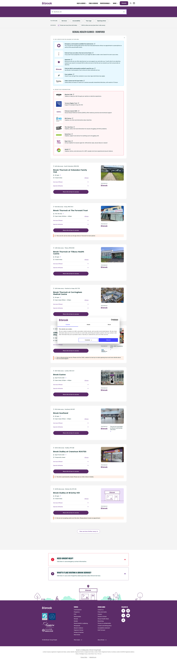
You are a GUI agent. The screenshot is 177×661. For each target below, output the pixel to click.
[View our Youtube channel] (128, 615)
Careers (100, 614)
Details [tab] (88, 324)
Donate (124, 3)
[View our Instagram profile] (128, 611)
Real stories (77, 634)
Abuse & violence (78, 628)
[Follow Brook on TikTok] (123, 620)
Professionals (105, 3)
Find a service (93, 3)
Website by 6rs (92, 657)
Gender (76, 621)
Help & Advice (81, 3)
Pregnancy (77, 612)
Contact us (100, 609)
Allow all (108, 340)
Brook (47, 3)
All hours (86, 177)
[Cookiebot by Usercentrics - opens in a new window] (112, 320)
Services (64, 20)
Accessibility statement (104, 628)
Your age (88, 20)
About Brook (101, 640)
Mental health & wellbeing (81, 623)
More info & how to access (71, 192)
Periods (76, 618)
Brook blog (101, 621)
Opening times (101, 20)
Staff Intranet (101, 630)
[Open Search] (131, 3)
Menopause (77, 625)
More (114, 3)
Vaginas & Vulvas (78, 630)
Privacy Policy (84, 657)
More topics (77, 640)
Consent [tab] (68, 324)
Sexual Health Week (103, 618)
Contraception (78, 609)
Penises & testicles (79, 632)
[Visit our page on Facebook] (123, 611)
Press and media (102, 612)
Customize (87, 340)
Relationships (77, 616)
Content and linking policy (105, 625)
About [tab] (109, 324)
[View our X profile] (123, 615)
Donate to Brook (102, 616)
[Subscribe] (134, 3)
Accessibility (76, 20)
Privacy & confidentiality (104, 623)
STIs (75, 614)
